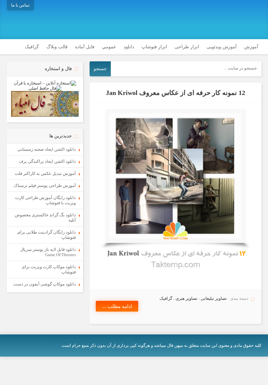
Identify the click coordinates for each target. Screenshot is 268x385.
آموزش (251, 46)
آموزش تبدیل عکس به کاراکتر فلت (45, 173)
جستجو (100, 68)
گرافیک (32, 46)
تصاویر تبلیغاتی (214, 298)
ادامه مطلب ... (117, 306)
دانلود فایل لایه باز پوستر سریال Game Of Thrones (48, 252)
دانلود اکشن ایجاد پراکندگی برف (47, 161)
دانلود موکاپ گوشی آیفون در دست (44, 284)
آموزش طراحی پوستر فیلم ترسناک (45, 185)
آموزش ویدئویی (222, 46)
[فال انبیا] (45, 115)
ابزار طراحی (187, 46)
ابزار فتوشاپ (154, 46)
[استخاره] (45, 83)
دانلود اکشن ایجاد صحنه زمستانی (46, 149)
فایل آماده (84, 46)
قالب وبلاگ (57, 46)
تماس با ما (20, 5)
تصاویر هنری (186, 298)
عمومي (109, 46)
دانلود (129, 46)
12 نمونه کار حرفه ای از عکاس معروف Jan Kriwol (175, 92)
